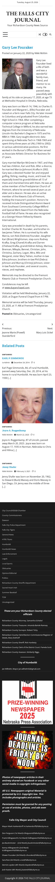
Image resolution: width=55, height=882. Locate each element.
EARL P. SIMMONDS (13, 358)
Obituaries (18, 313)
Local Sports (7, 563)
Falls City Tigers (8, 530)
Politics (5, 578)
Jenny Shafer (9, 466)
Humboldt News (9, 549)
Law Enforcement (9, 554)
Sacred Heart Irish (9, 587)
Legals (4, 558)
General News (8, 534)
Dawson (5, 520)
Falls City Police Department (14, 525)
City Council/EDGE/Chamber (14, 510)
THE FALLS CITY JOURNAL (27, 16)
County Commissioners (12, 515)
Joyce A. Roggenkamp (14, 430)
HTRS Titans (7, 539)
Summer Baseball (9, 592)
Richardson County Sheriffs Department (19, 583)
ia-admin (6, 362)
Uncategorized (33, 313)
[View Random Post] (39, 34)
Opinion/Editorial (9, 573)
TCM (4, 597)
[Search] (50, 34)
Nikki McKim (41, 53)
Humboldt (6, 544)
